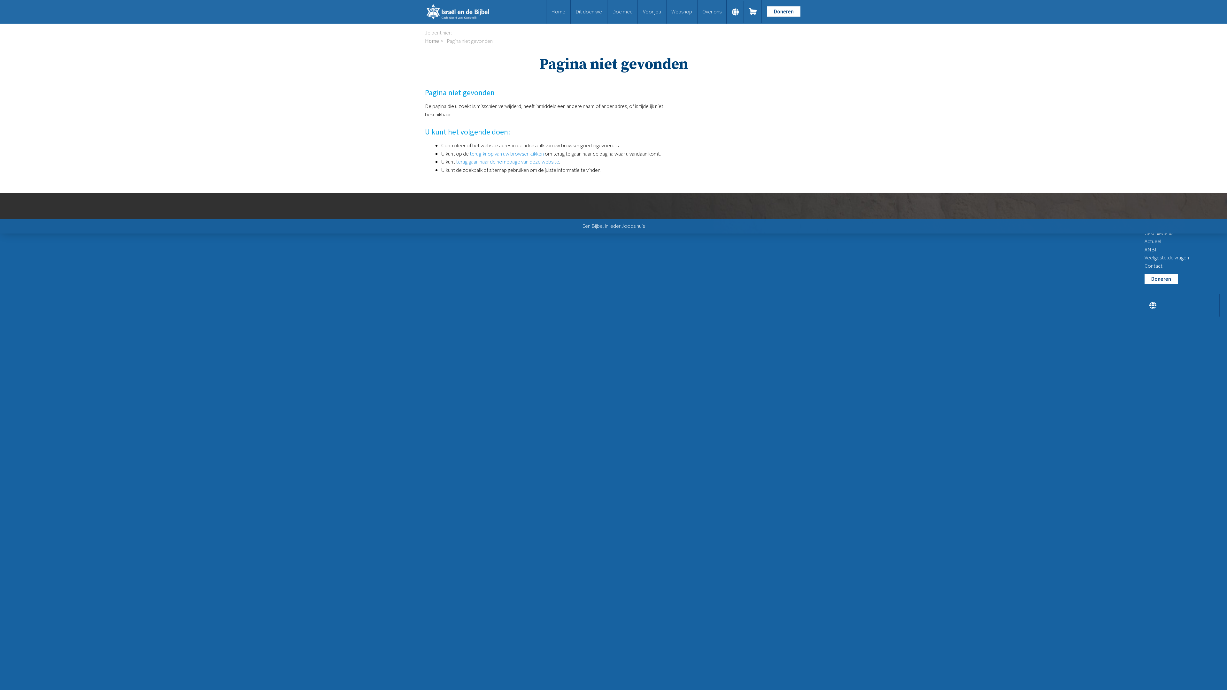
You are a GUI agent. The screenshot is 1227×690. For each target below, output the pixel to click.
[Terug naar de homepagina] (463, 12)
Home (558, 11)
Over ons (712, 11)
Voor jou (652, 11)
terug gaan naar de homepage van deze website (507, 161)
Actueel (1153, 241)
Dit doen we (588, 11)
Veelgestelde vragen (1167, 257)
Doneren (784, 11)
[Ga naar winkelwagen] (753, 11)
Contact (1153, 265)
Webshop (681, 11)
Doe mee (622, 11)
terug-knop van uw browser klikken (507, 153)
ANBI (1150, 249)
